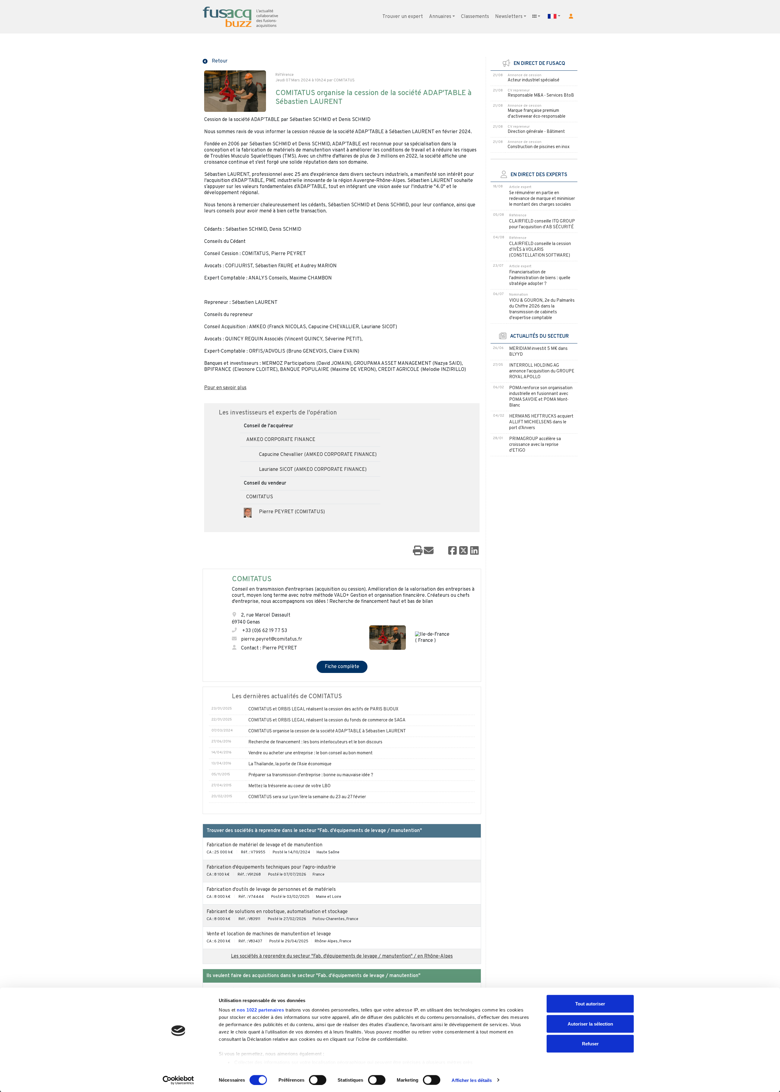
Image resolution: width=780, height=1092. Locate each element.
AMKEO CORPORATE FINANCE (280, 440)
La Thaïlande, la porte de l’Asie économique (290, 764)
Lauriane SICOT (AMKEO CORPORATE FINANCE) (313, 470)
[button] (571, 16)
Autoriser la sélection (590, 1023)
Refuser (590, 1043)
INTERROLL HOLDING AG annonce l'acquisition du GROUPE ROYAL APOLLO (541, 371)
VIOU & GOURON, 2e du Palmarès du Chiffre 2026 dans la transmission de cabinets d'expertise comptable (542, 309)
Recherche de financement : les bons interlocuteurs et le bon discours (315, 742)
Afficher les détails (472, 1080)
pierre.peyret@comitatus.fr (271, 639)
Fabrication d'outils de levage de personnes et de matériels (271, 890)
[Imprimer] (418, 551)
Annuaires (440, 17)
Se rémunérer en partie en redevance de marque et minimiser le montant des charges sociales (542, 199)
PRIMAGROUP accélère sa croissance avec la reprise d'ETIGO (535, 445)
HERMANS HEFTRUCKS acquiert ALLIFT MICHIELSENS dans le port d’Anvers (541, 422)
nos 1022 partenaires (260, 1009)
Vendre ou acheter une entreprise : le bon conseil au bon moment (310, 753)
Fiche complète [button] (342, 667)
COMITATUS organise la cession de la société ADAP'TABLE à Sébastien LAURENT (327, 731)
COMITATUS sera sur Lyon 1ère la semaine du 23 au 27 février (307, 797)
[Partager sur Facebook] (452, 551)
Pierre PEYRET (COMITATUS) (292, 512)
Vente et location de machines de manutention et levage (269, 934)
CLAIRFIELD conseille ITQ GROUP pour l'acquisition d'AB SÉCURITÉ (542, 224)
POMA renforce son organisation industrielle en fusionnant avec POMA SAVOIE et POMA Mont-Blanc (541, 396)
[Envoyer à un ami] (429, 551)
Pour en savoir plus (225, 388)
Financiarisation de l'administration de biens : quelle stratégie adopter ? (539, 278)
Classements (475, 17)
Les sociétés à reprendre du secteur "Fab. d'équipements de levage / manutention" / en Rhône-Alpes (342, 956)
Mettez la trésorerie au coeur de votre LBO (289, 786)
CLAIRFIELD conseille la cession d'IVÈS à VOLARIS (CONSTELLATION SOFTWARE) (540, 249)
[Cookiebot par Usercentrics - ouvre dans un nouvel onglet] (178, 1080)
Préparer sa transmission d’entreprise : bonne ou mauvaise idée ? (310, 775)
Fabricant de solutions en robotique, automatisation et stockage (277, 912)
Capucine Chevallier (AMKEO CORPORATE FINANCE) (318, 455)
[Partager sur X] (463, 551)
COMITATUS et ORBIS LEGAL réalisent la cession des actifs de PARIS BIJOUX (323, 709)
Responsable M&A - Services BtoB (541, 95)
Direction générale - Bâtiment (536, 132)
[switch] (317, 1080)
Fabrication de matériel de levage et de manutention (264, 845)
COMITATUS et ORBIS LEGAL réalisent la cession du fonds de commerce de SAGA (327, 720)
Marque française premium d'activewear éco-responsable (537, 113)
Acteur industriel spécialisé (533, 80)
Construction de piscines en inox (538, 147)
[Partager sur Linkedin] (474, 551)
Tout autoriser (590, 1003)
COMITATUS (259, 497)
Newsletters (509, 17)
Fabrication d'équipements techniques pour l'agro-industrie (271, 867)
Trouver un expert (402, 17)
